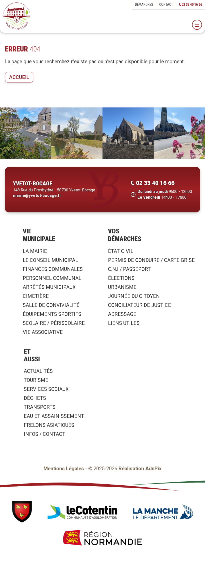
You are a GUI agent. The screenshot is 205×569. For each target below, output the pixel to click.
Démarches (144, 4)
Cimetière (36, 296)
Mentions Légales (64, 469)
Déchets (35, 398)
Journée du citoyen (134, 296)
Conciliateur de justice (139, 305)
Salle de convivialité (51, 305)
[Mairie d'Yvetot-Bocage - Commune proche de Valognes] (16, 16)
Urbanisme (122, 287)
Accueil (19, 77)
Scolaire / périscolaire (54, 323)
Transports (40, 407)
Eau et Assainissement (54, 416)
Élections (121, 278)
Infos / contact (44, 434)
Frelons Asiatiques (49, 425)
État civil (120, 251)
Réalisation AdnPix (140, 469)
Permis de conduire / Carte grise (151, 260)
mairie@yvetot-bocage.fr (37, 195)
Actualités (38, 371)
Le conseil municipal (50, 260)
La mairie (35, 251)
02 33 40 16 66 (192, 4)
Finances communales (53, 269)
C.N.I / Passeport (129, 269)
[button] (197, 25)
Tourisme (36, 380)
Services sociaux (46, 389)
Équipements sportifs (52, 314)
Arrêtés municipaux (49, 287)
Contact (166, 4)
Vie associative (43, 332)
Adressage (122, 314)
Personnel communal (52, 278)
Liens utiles (124, 323)
